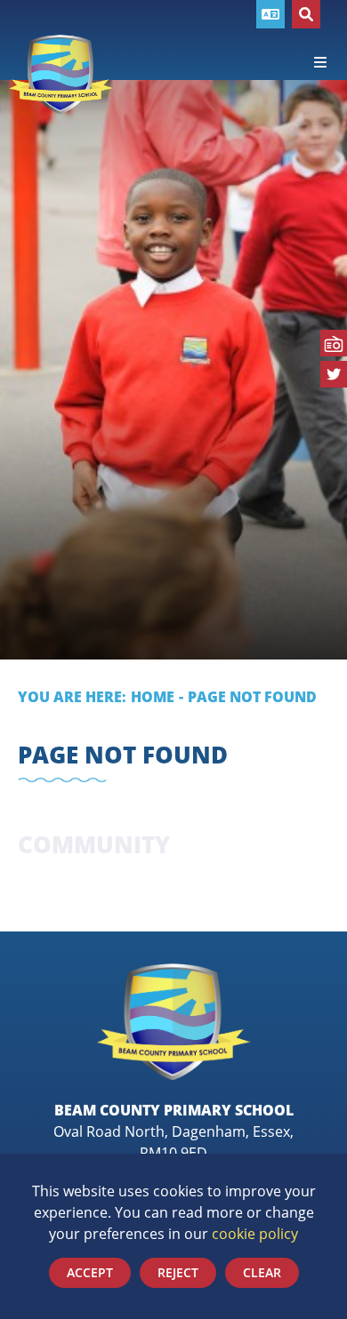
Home (152, 696)
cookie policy (255, 1233)
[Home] (61, 74)
